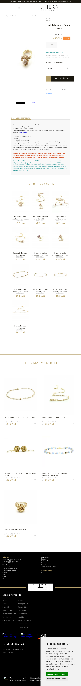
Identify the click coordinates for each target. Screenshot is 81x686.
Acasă (5, 600)
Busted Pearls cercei (9, 570)
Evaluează (49, 93)
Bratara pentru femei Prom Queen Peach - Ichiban (60, 291)
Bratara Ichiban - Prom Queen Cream (20, 291)
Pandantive (45, 557)
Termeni (6, 624)
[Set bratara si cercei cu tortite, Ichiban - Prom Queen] (40, 202)
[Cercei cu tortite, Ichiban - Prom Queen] (60, 238)
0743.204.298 (8, 653)
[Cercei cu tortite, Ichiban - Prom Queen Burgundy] (40, 238)
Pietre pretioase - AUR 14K (12, 559)
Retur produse (23, 603)
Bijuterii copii (46, 570)
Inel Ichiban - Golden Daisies (15, 529)
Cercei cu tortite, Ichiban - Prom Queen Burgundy (40, 254)
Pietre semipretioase (9, 567)
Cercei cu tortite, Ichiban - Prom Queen (60, 254)
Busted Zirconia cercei (10, 569)
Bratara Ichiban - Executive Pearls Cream (19, 417)
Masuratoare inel (24, 624)
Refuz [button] (64, 674)
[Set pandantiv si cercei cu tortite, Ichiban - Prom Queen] (60, 202)
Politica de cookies (25, 620)
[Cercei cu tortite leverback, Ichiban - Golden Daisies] (20, 451)
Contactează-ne (8, 620)
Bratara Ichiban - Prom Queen (20, 327)
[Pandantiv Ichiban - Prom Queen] (20, 238)
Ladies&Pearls (46, 561)
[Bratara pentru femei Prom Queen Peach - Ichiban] (60, 275)
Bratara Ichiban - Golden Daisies (54, 417)
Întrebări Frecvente (10, 614)
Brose (43, 563)
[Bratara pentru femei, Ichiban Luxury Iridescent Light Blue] (59, 451)
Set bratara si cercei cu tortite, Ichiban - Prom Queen (40, 218)
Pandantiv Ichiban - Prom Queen (20, 254)
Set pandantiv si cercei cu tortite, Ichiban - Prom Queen (60, 218)
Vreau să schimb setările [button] (57, 678)
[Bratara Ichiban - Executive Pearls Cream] (20, 395)
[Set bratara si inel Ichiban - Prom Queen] (20, 202)
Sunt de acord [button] (52, 674)
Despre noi (22, 610)
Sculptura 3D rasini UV (10, 561)
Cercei (5, 572)
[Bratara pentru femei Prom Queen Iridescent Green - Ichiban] (40, 275)
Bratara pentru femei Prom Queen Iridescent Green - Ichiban (40, 291)
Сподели (21, 103)
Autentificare (7, 610)
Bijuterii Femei (11, 16)
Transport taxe (23, 607)
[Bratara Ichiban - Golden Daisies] (59, 395)
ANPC (20, 600)
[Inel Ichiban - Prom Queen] (27, 99)
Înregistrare (7, 617)
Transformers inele (9, 565)
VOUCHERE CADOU (48, 567)
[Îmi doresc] (49, 79)
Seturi (5, 578)
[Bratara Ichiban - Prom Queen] (20, 311)
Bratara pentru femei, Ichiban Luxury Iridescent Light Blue (56, 474)
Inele (19, 16)
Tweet (33, 103)
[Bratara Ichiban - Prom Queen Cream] (20, 275)
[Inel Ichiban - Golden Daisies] (20, 507)
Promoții (6, 607)
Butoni (43, 565)
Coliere (5, 576)
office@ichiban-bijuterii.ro (13, 649)
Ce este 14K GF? (24, 627)
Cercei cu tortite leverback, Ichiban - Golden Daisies (20, 474)
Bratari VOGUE (8, 563)
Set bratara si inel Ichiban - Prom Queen (20, 218)
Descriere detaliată (20, 118)
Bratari (43, 559)
